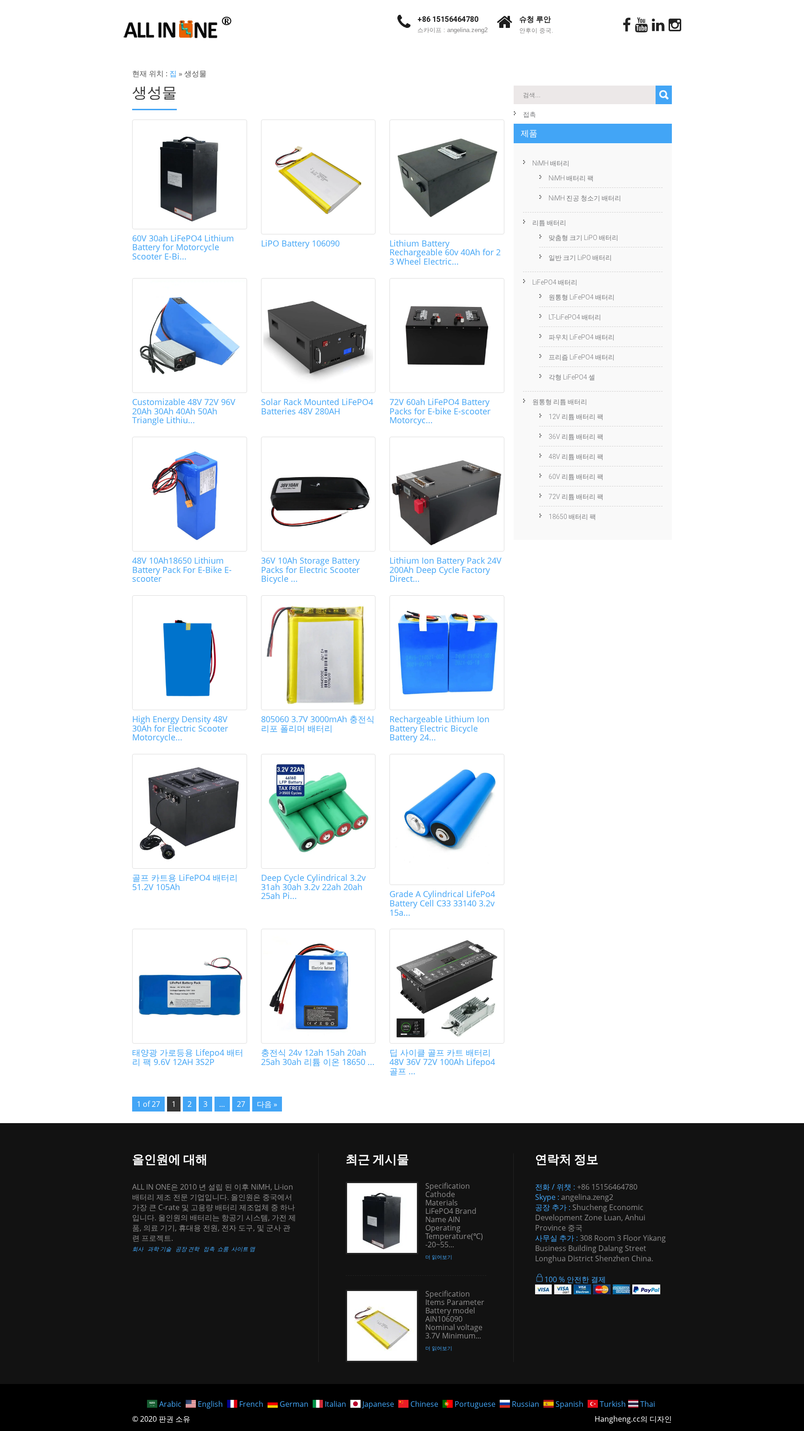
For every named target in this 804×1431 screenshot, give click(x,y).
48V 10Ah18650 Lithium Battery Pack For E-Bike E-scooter (182, 570)
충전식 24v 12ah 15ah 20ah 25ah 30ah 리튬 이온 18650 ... (318, 1057)
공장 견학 (187, 1249)
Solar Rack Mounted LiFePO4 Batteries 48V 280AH (317, 406)
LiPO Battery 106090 (300, 243)
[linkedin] (658, 25)
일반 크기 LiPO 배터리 (580, 257)
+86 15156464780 (447, 19)
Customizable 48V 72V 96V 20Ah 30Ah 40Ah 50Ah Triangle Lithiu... (183, 411)
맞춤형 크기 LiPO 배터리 (583, 237)
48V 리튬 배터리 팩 (576, 456)
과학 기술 (159, 1249)
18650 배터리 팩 (572, 516)
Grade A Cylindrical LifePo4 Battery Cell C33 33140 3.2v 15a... (442, 903)
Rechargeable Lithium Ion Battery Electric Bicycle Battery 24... (439, 728)
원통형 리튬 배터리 (559, 402)
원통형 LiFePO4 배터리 (582, 297)
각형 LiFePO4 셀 (572, 377)
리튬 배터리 (549, 222)
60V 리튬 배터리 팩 (576, 476)
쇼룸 (222, 1249)
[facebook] (627, 25)
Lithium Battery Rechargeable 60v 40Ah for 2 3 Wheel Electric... (445, 252)
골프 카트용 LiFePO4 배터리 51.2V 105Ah (185, 882)
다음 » (267, 1104)
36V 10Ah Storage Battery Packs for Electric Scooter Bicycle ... (310, 570)
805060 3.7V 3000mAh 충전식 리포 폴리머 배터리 (318, 723)
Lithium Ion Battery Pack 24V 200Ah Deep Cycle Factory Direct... (445, 570)
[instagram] (675, 25)
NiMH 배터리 (551, 163)
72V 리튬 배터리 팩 (576, 496)
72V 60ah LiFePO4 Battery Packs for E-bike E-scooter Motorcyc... (439, 411)
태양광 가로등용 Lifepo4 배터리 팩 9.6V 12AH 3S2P (187, 1057)
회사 (137, 1249)
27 (241, 1104)
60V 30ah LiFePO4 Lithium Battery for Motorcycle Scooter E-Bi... (183, 247)
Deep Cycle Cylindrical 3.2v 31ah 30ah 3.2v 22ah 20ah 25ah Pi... (313, 887)
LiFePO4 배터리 (554, 282)
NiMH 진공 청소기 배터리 (585, 198)
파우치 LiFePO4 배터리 (582, 337)
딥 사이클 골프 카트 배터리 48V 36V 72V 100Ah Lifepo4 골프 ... (442, 1062)
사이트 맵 (243, 1249)
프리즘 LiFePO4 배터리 (582, 357)
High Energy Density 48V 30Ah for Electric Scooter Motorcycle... (180, 728)
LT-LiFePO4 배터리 (575, 317)
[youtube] (641, 25)
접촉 (529, 114)
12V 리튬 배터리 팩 (576, 416)
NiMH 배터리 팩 (571, 178)
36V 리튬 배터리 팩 (576, 436)
